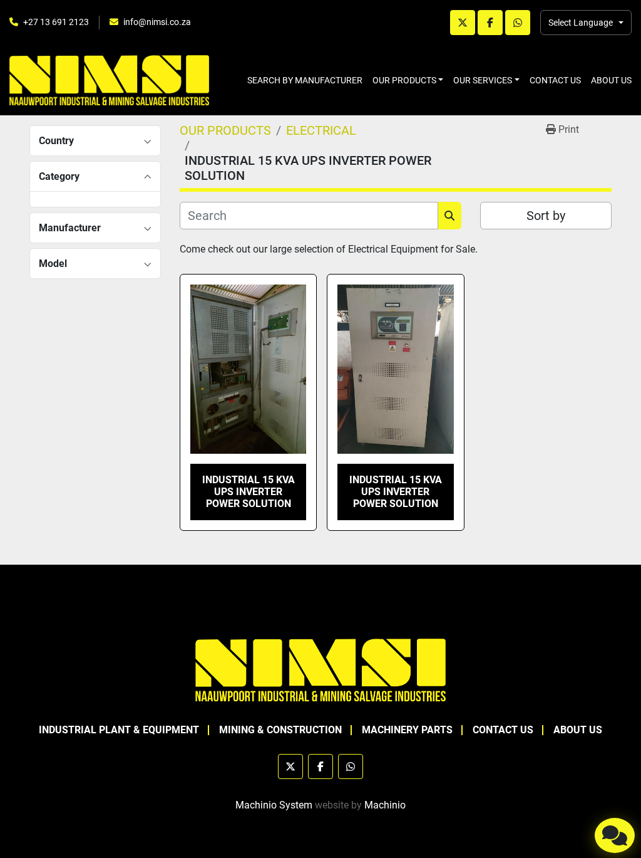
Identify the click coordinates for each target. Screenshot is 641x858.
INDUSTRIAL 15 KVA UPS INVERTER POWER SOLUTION (248, 492)
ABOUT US (611, 80)
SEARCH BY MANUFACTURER (304, 80)
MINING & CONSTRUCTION (280, 730)
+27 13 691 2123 (56, 22)
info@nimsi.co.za (157, 22)
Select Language (580, 23)
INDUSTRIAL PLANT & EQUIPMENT (119, 730)
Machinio (385, 805)
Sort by (545, 215)
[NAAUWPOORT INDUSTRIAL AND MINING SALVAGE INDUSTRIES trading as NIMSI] (320, 669)
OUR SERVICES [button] (482, 80)
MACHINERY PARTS (407, 730)
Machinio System (273, 805)
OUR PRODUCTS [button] (404, 80)
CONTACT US (555, 80)
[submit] (449, 215)
